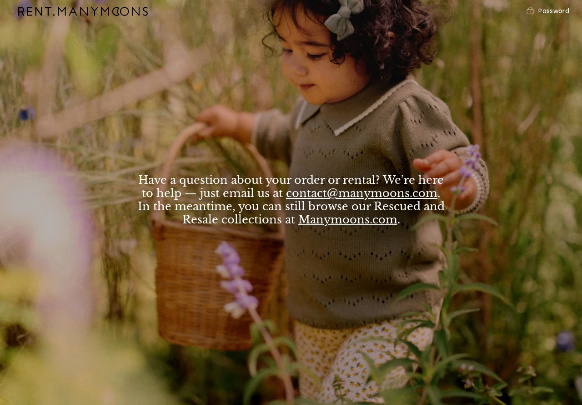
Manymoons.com (347, 219)
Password (553, 11)
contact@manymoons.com (361, 193)
